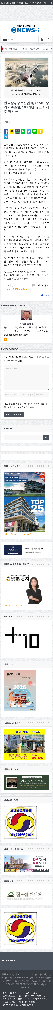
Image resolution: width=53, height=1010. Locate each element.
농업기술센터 (9, 1002)
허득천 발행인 (26, 323)
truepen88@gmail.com (17, 289)
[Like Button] (7, 122)
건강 (35, 992)
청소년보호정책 (27, 1002)
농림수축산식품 (33, 995)
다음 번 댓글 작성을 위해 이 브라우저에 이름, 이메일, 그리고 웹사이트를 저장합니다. (26, 405)
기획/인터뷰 (8, 998)
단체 (46, 995)
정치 (4, 992)
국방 (20, 995)
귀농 (27, 998)
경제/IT (13, 992)
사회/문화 (25, 992)
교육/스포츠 (8, 995)
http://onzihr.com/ (13, 605)
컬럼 (20, 998)
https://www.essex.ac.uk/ (17, 534)
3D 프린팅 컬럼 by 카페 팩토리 (18, 1005)
